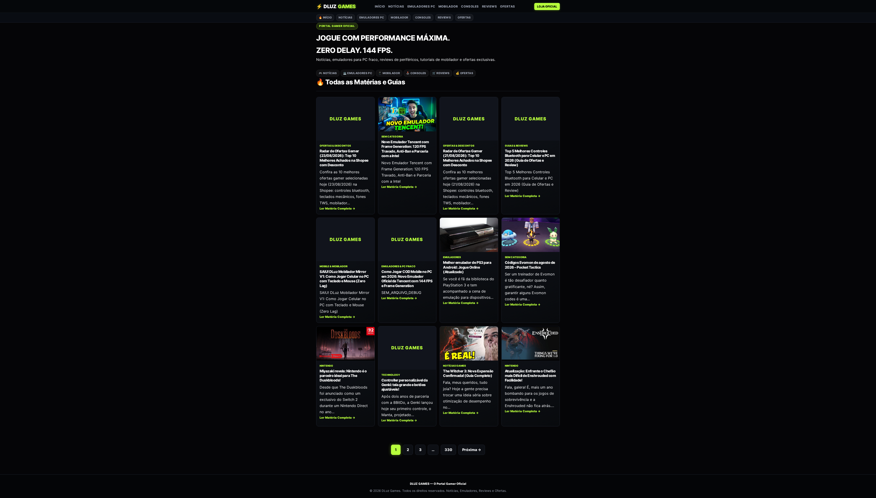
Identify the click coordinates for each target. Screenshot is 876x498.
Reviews (489, 6)
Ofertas (507, 6)
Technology (390, 374)
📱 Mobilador (389, 73)
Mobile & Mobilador (333, 266)
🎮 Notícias (328, 73)
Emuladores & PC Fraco (398, 266)
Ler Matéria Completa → (337, 208)
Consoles (470, 6)
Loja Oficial (547, 6)
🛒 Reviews (441, 73)
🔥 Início (325, 17)
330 (448, 449)
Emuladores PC (421, 6)
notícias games (454, 365)
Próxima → (471, 449)
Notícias (396, 6)
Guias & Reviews (516, 145)
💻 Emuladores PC (357, 73)
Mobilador (448, 6)
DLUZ (336, 6)
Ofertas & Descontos (335, 145)
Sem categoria (392, 136)
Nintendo (326, 365)
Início (380, 6)
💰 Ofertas (464, 73)
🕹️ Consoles (416, 73)
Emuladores (452, 257)
